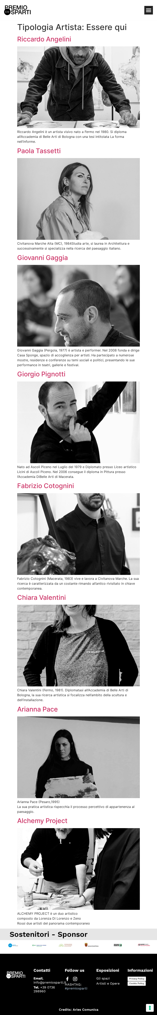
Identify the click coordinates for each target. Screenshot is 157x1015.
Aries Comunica (85, 1010)
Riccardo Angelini (44, 39)
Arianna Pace (37, 709)
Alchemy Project (42, 821)
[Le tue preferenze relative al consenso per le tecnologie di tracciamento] (150, 1008)
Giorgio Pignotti (41, 374)
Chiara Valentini (41, 597)
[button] (148, 10)
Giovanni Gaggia (42, 258)
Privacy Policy (136, 978)
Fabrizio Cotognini (45, 486)
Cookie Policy (136, 983)
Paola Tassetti (39, 151)
